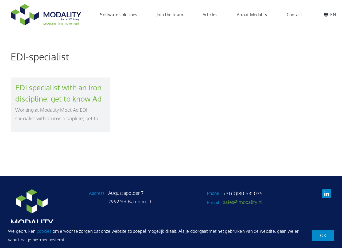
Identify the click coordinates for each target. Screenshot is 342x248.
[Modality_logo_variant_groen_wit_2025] (32, 192)
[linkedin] (326, 193)
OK (323, 235)
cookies (44, 231)
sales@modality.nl (243, 202)
